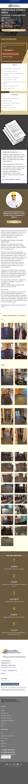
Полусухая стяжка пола (6, 718)
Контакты (3, 746)
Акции (2, 741)
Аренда (3, 723)
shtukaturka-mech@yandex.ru (8, 665)
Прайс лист (3, 743)
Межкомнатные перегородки (7, 720)
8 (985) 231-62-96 (5, 663)
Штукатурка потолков (6, 715)
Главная (2, 710)
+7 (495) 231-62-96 (14, 1)
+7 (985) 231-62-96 (13, 2)
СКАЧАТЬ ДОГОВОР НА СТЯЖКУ (11, 179)
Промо (2, 725)
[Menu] (2, 5)
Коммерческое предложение (8, 736)
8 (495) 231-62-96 (5, 661)
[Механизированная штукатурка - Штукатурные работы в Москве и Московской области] (14, 6)
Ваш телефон (4, 678)
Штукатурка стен (4, 713)
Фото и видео (4, 738)
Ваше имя (3, 673)
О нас (2, 733)
